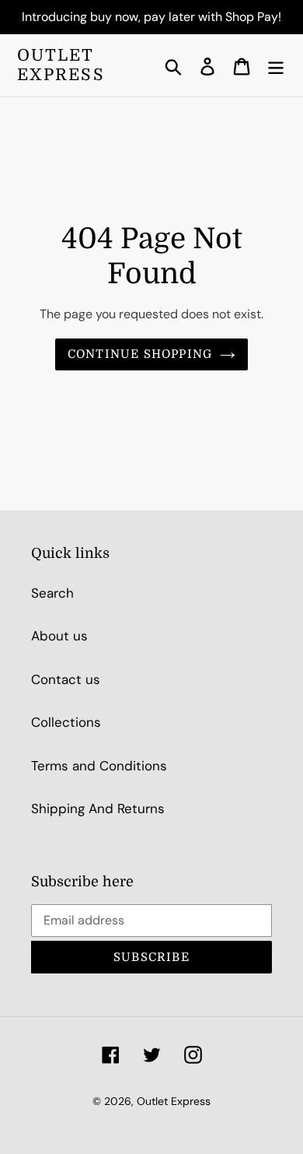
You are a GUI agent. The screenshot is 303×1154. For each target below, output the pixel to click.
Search (52, 593)
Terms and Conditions (99, 765)
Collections (66, 722)
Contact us (65, 679)
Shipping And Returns (98, 808)
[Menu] (276, 65)
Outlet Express (61, 65)
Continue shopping (140, 354)
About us (59, 635)
